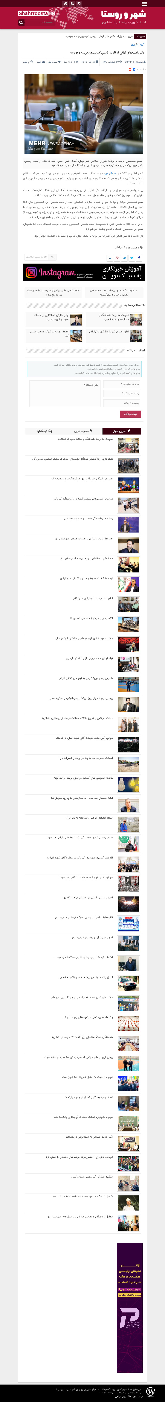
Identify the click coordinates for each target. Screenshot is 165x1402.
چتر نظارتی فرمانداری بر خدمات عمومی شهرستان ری (51, 317)
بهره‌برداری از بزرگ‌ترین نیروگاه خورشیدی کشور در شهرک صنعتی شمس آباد (72, 459)
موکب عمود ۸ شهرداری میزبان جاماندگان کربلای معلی (84, 638)
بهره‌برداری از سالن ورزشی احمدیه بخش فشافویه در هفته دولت (78, 1057)
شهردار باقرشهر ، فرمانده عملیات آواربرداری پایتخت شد (83, 1117)
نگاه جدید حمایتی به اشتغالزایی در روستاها (89, 1137)
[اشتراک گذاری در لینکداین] (110, 258)
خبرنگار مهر (110, 173)
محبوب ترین (82, 431)
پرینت (26, 62)
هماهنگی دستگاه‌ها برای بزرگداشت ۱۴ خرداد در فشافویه (82, 1037)
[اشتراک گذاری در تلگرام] (124, 258)
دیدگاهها (42, 431)
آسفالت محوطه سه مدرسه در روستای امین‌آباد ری (86, 758)
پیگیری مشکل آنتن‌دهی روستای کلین (92, 1176)
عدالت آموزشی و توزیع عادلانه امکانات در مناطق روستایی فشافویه (77, 718)
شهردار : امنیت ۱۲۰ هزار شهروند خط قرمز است (87, 1077)
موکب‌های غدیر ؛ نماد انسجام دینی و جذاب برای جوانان (82, 997)
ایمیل (38, 62)
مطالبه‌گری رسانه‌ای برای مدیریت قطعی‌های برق (86, 558)
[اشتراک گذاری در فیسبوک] (139, 258)
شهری (130, 36)
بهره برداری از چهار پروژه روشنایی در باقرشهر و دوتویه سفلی (81, 698)
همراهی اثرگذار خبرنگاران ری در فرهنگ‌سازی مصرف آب (82, 478)
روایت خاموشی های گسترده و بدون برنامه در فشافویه (83, 778)
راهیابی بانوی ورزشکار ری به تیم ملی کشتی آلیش (86, 678)
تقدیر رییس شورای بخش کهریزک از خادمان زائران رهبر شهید (79, 837)
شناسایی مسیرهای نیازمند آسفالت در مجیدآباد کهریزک (83, 498)
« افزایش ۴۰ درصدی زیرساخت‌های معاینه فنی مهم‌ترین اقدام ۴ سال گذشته (113, 292)
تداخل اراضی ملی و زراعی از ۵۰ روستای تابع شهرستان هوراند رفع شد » (53, 292)
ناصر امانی (120, 247)
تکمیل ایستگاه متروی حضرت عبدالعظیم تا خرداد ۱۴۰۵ (83, 1196)
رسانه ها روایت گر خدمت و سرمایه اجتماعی (88, 518)
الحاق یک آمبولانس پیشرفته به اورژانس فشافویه (86, 977)
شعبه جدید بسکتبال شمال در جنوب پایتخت (88, 1097)
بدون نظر (52, 62)
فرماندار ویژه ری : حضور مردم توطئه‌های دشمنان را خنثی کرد (79, 1157)
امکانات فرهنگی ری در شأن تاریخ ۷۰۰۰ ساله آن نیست (83, 957)
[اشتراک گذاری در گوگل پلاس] (117, 258)
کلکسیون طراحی (123, 1396)
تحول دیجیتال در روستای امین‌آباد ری (92, 937)
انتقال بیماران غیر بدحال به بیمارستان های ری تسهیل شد (82, 798)
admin (128, 62)
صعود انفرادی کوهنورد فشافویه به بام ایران (89, 818)
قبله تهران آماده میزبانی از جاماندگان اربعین (89, 658)
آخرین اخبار (120, 431)
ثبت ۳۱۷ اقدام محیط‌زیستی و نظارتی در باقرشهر (86, 578)
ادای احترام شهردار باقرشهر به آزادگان (109, 332)
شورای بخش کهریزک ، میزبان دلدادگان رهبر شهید (86, 877)
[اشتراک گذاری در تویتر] (131, 258)
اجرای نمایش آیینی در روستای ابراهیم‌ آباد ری (88, 897)
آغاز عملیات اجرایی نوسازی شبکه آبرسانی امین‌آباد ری (84, 917)
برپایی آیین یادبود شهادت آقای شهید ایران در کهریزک (84, 738)
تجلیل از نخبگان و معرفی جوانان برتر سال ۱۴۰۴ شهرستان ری (80, 1216)
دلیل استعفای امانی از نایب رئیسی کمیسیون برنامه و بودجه (107, 52)
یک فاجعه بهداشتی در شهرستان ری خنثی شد (88, 1017)
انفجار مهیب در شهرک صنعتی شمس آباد (49, 334)
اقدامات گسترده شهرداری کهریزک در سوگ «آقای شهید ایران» (80, 857)
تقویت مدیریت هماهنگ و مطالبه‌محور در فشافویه (114, 317)
